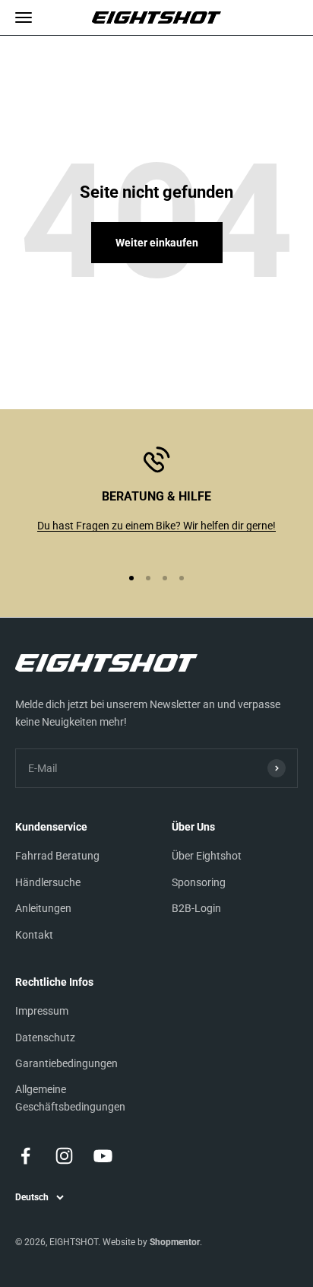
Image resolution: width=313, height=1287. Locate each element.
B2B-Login (196, 908)
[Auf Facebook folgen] (25, 1156)
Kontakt (34, 935)
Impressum (41, 1011)
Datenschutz (45, 1037)
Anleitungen (43, 908)
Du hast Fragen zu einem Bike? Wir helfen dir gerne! (156, 526)
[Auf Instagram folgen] (64, 1156)
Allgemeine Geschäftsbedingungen (70, 1097)
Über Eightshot (207, 856)
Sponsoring (199, 882)
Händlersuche (48, 882)
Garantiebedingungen (66, 1063)
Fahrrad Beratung (57, 856)
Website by (151, 1242)
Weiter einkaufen (156, 243)
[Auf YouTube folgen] (103, 1156)
